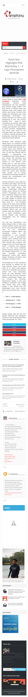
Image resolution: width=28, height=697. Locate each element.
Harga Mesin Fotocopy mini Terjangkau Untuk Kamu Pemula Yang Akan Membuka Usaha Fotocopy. (16, 592)
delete (23, 419)
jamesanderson (13, 474)
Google (14, 329)
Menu (5, 43)
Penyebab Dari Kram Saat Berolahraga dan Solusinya (13, 375)
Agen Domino (8, 461)
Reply (5, 467)
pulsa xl (7, 460)
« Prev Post (5, 406)
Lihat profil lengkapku (8, 661)
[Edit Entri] (17, 82)
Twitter (14, 324)
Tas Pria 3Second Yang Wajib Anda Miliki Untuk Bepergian (15, 604)
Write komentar (20, 411)
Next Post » (21, 406)
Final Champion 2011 (7, 394)
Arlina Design (17, 693)
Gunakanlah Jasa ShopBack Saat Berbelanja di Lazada (16, 597)
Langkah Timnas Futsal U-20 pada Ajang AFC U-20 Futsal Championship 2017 (13, 365)
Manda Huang (13, 418)
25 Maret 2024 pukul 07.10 (16, 474)
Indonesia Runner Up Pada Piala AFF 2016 (13, 385)
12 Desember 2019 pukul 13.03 (15, 419)
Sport (13, 82)
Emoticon (7, 508)
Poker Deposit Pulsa (10, 458)
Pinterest (14, 335)
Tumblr (14, 332)
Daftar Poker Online (10, 456)
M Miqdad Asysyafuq (16, 342)
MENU (23, 5)
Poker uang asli (9, 454)
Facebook (14, 327)
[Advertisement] (14, 30)
